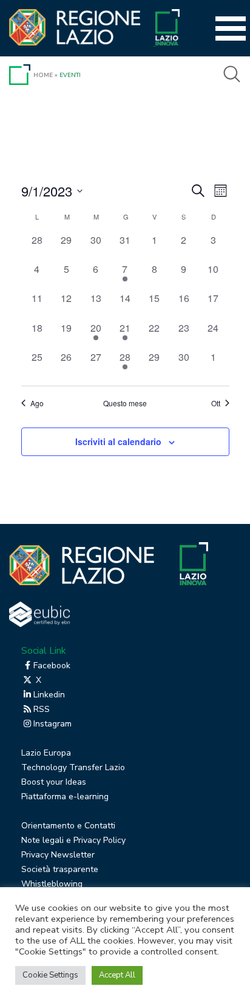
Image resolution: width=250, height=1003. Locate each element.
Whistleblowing (52, 884)
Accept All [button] (117, 975)
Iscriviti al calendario (118, 441)
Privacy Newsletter (58, 854)
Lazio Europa (46, 753)
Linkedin (49, 694)
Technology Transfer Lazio (73, 767)
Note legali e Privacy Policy (73, 840)
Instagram (52, 724)
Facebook (51, 665)
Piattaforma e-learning (65, 796)
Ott (215, 403)
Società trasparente (59, 869)
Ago (37, 403)
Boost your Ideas (53, 782)
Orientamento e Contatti (68, 825)
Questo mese (125, 403)
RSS (41, 709)
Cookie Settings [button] (50, 975)
